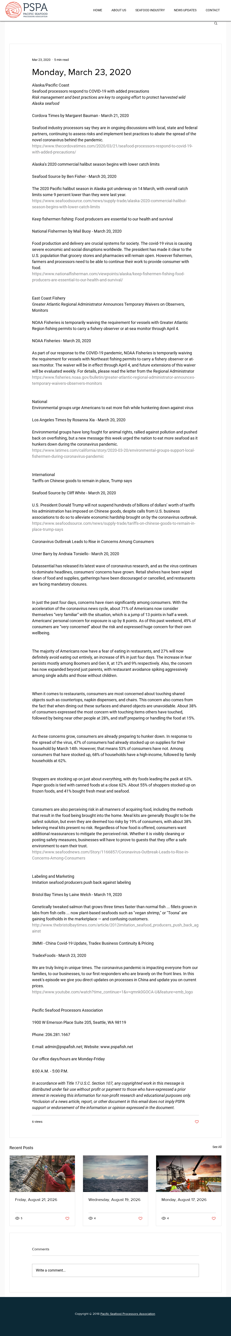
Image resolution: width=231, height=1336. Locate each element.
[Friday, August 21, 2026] (42, 1173)
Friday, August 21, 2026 (36, 1199)
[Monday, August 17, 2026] (188, 1173)
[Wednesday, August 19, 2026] (115, 1173)
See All (217, 1147)
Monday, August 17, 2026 (184, 1199)
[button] (216, 23)
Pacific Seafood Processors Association (127, 1313)
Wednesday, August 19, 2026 (114, 1199)
